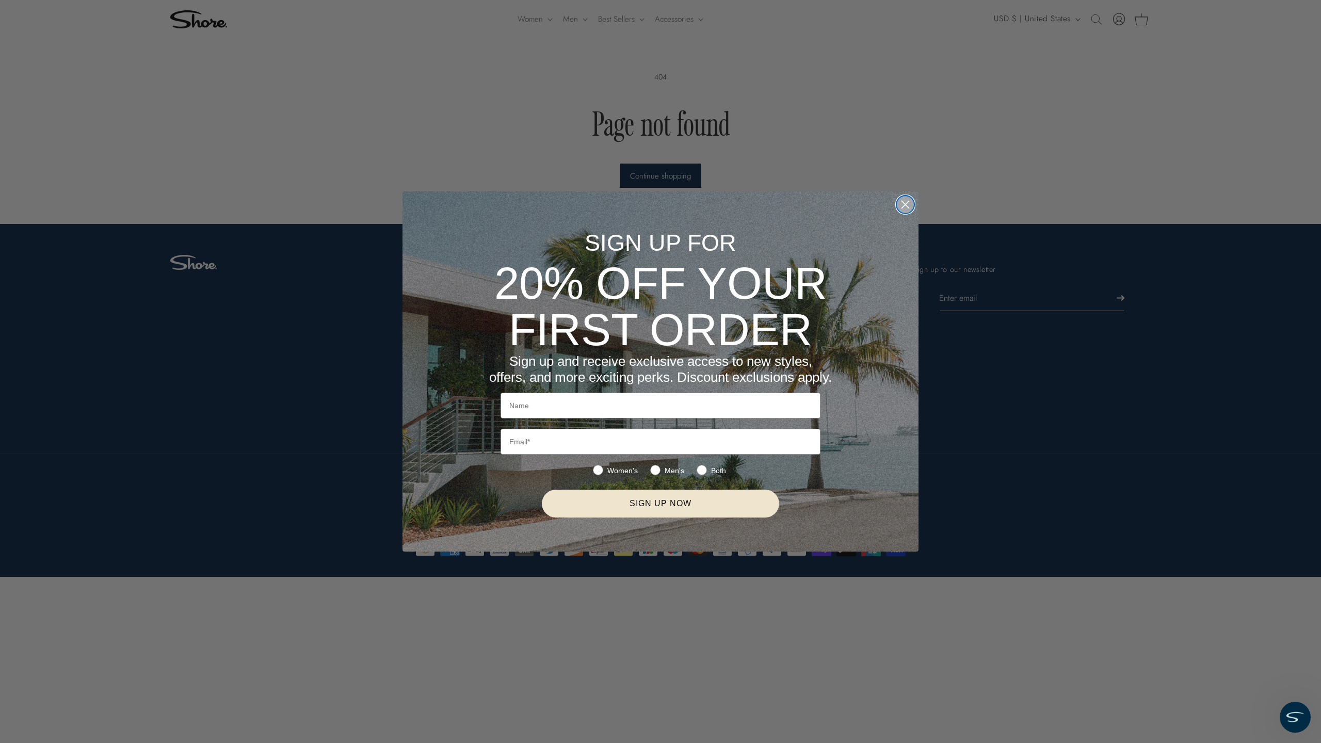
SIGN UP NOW (660, 503)
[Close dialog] (905, 205)
